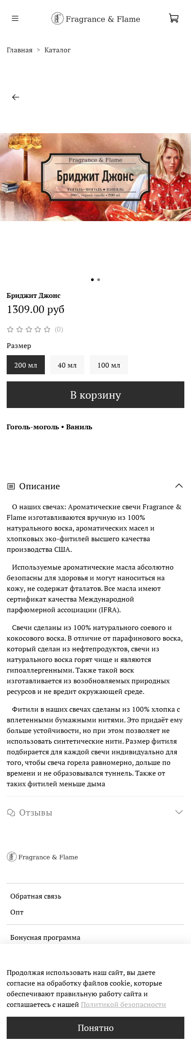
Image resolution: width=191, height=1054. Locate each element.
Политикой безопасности (123, 1004)
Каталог (57, 50)
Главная (19, 50)
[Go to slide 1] (92, 279)
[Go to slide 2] (98, 279)
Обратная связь (35, 896)
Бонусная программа (45, 937)
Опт (17, 912)
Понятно (96, 1028)
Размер (19, 345)
